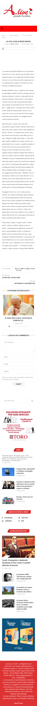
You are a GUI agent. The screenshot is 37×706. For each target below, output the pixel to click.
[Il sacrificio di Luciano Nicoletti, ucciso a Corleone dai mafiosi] (8, 590)
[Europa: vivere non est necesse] (8, 500)
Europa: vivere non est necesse (24, 498)
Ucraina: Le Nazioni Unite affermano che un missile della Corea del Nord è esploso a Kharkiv (25, 485)
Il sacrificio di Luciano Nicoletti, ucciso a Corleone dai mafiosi (24, 589)
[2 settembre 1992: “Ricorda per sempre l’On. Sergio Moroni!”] (8, 577)
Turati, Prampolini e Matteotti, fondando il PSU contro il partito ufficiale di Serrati (16, 562)
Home (3, 35)
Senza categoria (14, 35)
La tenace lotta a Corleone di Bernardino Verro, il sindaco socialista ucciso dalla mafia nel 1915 (24, 604)
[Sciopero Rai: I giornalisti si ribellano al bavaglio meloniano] (8, 472)
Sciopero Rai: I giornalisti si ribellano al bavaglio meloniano (25, 471)
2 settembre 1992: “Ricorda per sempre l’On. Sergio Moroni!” (24, 577)
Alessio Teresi (14, 44)
